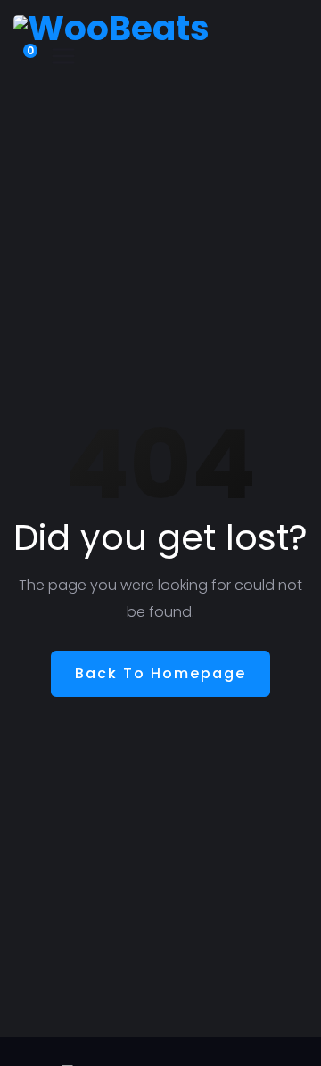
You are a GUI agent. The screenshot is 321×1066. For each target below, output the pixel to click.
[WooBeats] (111, 27)
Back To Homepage (160, 673)
